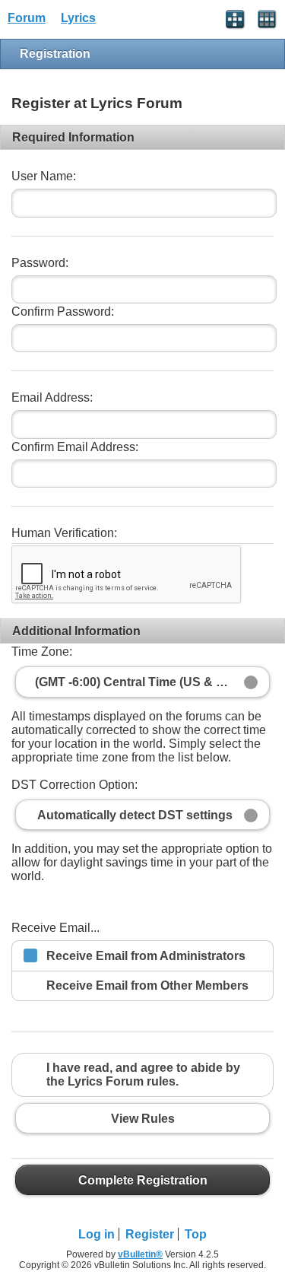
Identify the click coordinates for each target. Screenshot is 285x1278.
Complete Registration (142, 1179)
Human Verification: (64, 532)
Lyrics (78, 17)
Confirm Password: (62, 311)
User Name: (43, 176)
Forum (27, 17)
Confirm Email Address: (74, 446)
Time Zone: (41, 651)
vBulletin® (140, 1254)
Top (196, 1234)
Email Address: (52, 397)
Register (149, 1234)
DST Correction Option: (74, 784)
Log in (96, 1234)
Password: (39, 262)
